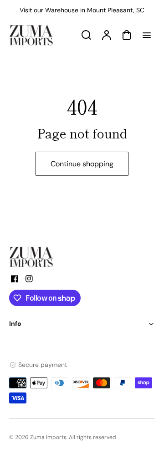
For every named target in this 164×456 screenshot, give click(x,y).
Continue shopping (82, 164)
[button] (82, 324)
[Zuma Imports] (54, 257)
